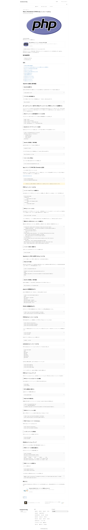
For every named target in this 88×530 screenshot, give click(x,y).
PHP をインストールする (28, 70)
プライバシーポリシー (64, 1)
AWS (36, 511)
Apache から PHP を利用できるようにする (31, 71)
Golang (36, 513)
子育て (36, 524)
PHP (26, 497)
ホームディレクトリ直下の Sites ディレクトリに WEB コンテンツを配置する (36, 67)
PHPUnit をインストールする (29, 76)
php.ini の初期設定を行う (28, 73)
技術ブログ (36, 6)
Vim (48, 518)
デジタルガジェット (38, 522)
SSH (44, 518)
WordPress (37, 520)
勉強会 (44, 522)
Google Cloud (41, 513)
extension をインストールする (29, 77)
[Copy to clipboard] (64, 92)
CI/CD (40, 511)
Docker (44, 511)
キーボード (51, 6)
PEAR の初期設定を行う (28, 74)
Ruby (40, 518)
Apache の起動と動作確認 (28, 65)
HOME (57, 1)
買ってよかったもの (44, 6)
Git (48, 511)
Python (36, 518)
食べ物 (45, 524)
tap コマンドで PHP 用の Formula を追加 (30, 68)
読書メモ (40, 524)
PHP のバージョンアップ (28, 79)
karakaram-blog (23, 1)
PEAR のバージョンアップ (28, 80)
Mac (24, 497)
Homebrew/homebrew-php (27, 175)
